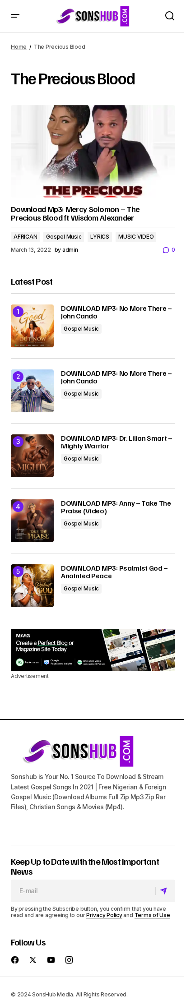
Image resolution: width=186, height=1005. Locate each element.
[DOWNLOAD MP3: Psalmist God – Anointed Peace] (32, 585)
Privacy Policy (104, 915)
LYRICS (99, 236)
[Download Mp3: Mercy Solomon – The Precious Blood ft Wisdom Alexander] (93, 151)
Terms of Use (152, 915)
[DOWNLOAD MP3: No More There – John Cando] (32, 325)
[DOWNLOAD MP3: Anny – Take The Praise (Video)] (32, 520)
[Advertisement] (93, 650)
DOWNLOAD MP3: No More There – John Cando (116, 312)
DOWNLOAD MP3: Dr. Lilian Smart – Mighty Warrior (116, 442)
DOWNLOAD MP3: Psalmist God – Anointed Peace (114, 572)
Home (19, 46)
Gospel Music (63, 236)
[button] (15, 16)
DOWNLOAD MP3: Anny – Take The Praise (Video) (116, 507)
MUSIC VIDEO (135, 236)
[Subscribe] (165, 891)
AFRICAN (25, 236)
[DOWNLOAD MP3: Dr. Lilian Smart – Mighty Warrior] (32, 455)
